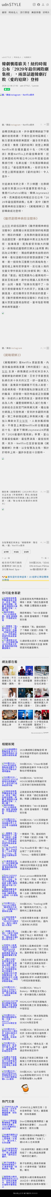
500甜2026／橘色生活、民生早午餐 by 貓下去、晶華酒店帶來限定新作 (34, 1047)
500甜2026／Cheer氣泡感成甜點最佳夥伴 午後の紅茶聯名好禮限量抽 (34, 767)
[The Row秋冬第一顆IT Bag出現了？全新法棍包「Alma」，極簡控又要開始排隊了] (10, 851)
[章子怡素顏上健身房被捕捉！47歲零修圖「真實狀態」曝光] (10, 1167)
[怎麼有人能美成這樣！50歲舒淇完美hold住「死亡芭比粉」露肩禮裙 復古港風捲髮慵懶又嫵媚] (10, 949)
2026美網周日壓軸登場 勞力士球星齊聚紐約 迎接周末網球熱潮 (34, 753)
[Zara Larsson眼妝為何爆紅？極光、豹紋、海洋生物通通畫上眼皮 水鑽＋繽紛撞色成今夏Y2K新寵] (10, 879)
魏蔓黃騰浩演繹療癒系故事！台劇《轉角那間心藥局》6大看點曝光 (33, 893)
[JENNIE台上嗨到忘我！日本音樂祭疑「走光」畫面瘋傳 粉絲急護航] (10, 1111)
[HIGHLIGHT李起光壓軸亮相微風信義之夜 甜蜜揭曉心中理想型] (10, 1005)
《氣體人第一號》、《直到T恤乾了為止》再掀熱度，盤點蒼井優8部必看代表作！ (34, 935)
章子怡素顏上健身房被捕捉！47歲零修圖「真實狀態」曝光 (33, 1167)
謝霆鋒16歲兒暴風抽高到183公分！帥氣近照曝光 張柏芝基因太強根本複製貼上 (34, 1182)
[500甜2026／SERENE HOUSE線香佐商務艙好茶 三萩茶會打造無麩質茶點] (10, 781)
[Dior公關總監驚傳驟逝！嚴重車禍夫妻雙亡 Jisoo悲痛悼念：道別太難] (10, 1125)
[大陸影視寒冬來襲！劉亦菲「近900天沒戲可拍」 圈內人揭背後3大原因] (10, 921)
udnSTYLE (6, 57)
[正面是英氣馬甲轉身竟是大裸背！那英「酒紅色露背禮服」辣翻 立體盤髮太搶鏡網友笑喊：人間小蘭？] (10, 602)
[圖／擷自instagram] (25, 328)
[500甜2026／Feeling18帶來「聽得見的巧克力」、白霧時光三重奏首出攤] (10, 907)
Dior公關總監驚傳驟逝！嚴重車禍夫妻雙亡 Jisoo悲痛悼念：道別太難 (34, 1125)
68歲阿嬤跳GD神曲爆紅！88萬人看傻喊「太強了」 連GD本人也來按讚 (33, 1139)
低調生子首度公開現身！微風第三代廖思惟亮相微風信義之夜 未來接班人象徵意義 (34, 1061)
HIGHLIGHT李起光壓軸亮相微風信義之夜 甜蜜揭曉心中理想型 (34, 1005)
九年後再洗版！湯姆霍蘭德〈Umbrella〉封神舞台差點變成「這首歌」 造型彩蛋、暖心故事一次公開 (25, 680)
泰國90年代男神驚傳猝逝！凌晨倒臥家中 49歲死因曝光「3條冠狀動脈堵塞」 (34, 977)
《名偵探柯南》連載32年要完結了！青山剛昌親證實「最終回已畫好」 (34, 1153)
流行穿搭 (24, 12)
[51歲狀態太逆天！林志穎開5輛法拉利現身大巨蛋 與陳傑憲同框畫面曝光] (10, 644)
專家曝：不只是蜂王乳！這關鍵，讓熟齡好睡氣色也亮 (9, 680)
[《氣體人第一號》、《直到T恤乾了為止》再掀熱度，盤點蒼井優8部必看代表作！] (10, 935)
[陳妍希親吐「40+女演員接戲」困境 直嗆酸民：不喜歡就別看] (10, 616)
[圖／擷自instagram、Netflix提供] (25, 108)
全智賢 (26, 552)
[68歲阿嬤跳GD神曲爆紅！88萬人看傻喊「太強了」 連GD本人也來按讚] (10, 1139)
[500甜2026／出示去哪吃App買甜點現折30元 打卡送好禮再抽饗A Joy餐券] (10, 1075)
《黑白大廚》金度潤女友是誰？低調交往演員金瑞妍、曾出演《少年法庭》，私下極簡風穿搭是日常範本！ (34, 964)
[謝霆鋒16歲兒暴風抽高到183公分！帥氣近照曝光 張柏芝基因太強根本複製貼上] (10, 1181)
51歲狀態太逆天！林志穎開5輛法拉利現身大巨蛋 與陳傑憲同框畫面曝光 (34, 644)
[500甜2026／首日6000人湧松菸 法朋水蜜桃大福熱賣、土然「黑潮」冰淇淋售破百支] (10, 1033)
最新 (4, 12)
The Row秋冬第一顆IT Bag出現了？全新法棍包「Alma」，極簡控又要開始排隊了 (34, 852)
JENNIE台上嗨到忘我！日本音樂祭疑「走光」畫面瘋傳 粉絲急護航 (34, 1111)
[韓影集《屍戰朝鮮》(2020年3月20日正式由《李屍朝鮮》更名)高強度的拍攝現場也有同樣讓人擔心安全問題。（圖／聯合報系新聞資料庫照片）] (25, 473)
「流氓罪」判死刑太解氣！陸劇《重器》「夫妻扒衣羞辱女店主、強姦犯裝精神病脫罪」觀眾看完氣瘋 (25, 702)
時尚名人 (13, 12)
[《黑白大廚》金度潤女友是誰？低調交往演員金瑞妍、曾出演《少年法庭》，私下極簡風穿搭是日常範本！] (10, 963)
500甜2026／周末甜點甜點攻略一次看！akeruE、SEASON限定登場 (34, 1019)
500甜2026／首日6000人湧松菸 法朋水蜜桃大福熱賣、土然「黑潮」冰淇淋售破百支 (34, 1034)
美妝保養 (36, 12)
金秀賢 (6, 552)
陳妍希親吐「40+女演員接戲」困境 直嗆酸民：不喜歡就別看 (34, 616)
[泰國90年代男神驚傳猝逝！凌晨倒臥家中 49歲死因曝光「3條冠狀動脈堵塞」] (10, 977)
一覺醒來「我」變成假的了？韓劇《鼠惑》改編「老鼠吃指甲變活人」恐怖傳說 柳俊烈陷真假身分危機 (34, 631)
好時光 (46, 12)
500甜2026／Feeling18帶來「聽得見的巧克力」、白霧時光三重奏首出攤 (34, 907)
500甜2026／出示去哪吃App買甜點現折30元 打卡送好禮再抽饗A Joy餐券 (34, 1075)
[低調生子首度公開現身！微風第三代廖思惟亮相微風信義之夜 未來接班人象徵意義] (10, 1061)
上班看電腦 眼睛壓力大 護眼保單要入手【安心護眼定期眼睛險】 (9, 702)
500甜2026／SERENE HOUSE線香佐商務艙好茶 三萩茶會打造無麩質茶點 (33, 781)
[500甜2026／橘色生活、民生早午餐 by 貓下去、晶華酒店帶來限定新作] (10, 1047)
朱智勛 (16, 552)
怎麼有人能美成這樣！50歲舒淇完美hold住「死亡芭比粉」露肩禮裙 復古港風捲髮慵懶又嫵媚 (34, 950)
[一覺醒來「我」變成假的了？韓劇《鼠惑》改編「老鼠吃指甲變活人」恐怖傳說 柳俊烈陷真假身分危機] (10, 630)
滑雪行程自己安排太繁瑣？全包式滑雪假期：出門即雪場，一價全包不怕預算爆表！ (41, 680)
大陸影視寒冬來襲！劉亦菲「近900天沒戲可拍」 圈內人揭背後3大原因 (34, 921)
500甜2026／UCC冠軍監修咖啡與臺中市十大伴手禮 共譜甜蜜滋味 (34, 823)
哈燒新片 (28, 57)
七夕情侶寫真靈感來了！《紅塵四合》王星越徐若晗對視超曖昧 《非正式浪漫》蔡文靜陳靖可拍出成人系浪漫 (41, 724)
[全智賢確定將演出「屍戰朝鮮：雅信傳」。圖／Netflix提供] (25, 524)
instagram (15, 124)
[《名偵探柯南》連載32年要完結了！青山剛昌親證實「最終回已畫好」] (10, 1153)
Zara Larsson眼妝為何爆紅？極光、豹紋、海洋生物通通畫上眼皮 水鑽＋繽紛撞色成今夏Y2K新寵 (34, 880)
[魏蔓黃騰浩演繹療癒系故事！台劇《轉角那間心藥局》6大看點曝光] (10, 893)
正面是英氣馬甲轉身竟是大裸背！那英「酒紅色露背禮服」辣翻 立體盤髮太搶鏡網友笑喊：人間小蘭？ (34, 603)
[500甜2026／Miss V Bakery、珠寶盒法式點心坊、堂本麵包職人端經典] (10, 991)
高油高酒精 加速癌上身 (9, 723)
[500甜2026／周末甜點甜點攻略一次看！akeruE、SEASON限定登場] (10, 1019)
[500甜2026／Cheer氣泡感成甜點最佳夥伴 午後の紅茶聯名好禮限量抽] (10, 767)
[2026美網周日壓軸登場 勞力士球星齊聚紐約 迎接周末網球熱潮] (10, 753)
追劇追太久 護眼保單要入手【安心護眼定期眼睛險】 (41, 702)
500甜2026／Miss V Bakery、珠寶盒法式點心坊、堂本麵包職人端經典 (33, 991)
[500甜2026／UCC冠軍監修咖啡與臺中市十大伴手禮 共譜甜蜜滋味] (10, 823)
